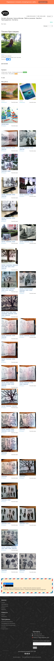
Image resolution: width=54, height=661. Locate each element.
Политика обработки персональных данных (31, 657)
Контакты (15, 20)
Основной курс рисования (7, 621)
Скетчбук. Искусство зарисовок (8, 625)
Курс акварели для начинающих (8, 623)
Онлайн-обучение (7, 18)
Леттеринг (3, 627)
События (3, 614)
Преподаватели (6, 20)
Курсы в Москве (18, 18)
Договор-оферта (17, 657)
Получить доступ (43, 2)
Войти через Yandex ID (9, 585)
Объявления (4, 616)
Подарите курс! (4, 628)
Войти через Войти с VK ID (9, 583)
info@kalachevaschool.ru (39, 635)
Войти (51, 22)
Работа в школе (4, 606)
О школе (3, 602)
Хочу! (35, 647)
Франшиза (3, 609)
